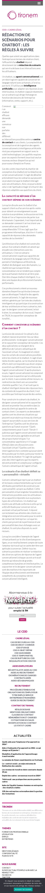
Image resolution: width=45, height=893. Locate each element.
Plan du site (7, 856)
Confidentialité (10, 853)
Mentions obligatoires (22, 712)
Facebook (6, 875)
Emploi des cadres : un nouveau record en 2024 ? (21, 776)
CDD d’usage (22, 647)
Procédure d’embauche (22, 690)
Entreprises (7, 839)
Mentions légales (10, 851)
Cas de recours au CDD (22, 642)
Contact (6, 868)
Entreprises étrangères (22, 698)
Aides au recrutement (22, 672)
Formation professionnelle (15, 832)
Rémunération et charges (23, 717)
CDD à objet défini (22, 650)
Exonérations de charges (22, 675)
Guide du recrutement (22, 700)
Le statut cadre (22, 725)
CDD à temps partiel (22, 655)
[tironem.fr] (22, 15)
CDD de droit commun (22, 645)
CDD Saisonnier (22, 653)
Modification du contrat (22, 723)
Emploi (5, 837)
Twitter (6, 877)
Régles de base (22, 709)
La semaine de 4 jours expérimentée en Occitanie (22, 760)
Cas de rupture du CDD (23, 658)
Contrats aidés (22, 678)
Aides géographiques (22, 680)
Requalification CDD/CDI (22, 661)
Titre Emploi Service (22, 695)
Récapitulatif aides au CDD (22, 670)
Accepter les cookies (23, 889)
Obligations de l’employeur (22, 692)
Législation (7, 834)
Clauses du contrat (22, 715)
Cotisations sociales (22, 720)
